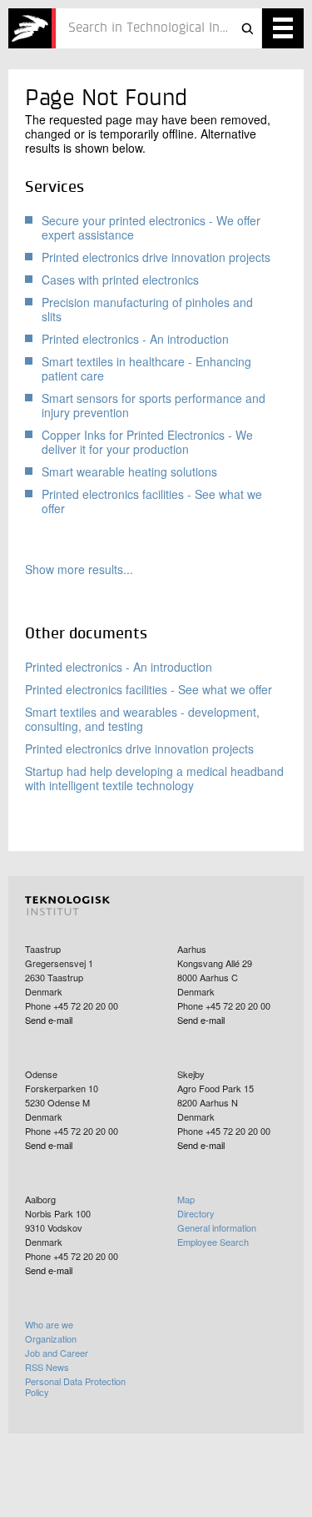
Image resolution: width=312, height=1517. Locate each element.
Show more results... (79, 569)
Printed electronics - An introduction (135, 338)
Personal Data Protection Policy (75, 1386)
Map (186, 1199)
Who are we (49, 1324)
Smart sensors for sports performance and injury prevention (153, 405)
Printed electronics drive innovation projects (156, 257)
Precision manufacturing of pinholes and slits (147, 309)
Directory (196, 1213)
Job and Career (56, 1352)
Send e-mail (48, 1019)
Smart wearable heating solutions (129, 471)
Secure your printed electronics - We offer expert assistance (151, 227)
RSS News (47, 1366)
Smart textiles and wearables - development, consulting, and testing (142, 718)
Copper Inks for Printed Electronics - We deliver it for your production (147, 441)
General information (216, 1227)
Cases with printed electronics (120, 279)
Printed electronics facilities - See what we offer (152, 501)
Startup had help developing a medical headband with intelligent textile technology (154, 778)
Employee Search (213, 1241)
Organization (51, 1338)
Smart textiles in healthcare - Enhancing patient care (146, 368)
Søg (247, 28)
